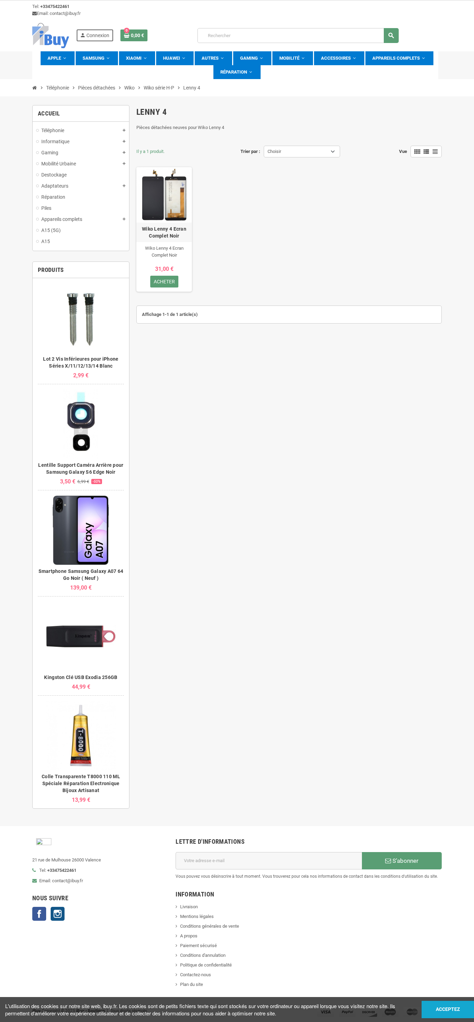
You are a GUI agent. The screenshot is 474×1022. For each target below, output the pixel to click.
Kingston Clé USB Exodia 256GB (80, 677)
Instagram (58, 914)
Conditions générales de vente (209, 926)
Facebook (39, 914)
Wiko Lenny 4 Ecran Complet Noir (164, 232)
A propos (188, 935)
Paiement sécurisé (198, 945)
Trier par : (250, 151)
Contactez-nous (195, 974)
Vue (403, 151)
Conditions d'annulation (203, 955)
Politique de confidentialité (206, 965)
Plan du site (191, 984)
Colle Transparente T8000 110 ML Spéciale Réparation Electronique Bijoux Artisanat (81, 783)
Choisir (274, 151)
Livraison (189, 906)
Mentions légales (197, 916)
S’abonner (404, 860)
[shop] (50, 35)
